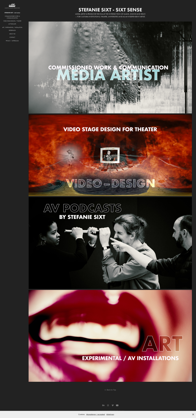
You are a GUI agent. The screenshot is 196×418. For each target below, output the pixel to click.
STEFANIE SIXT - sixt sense (12, 12)
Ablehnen (110, 414)
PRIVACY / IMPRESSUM (12, 41)
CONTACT (12, 37)
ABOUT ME (12, 34)
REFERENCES (12, 30)
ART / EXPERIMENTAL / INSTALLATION (12, 27)
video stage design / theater (12, 21)
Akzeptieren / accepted (95, 414)
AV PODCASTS (12, 24)
